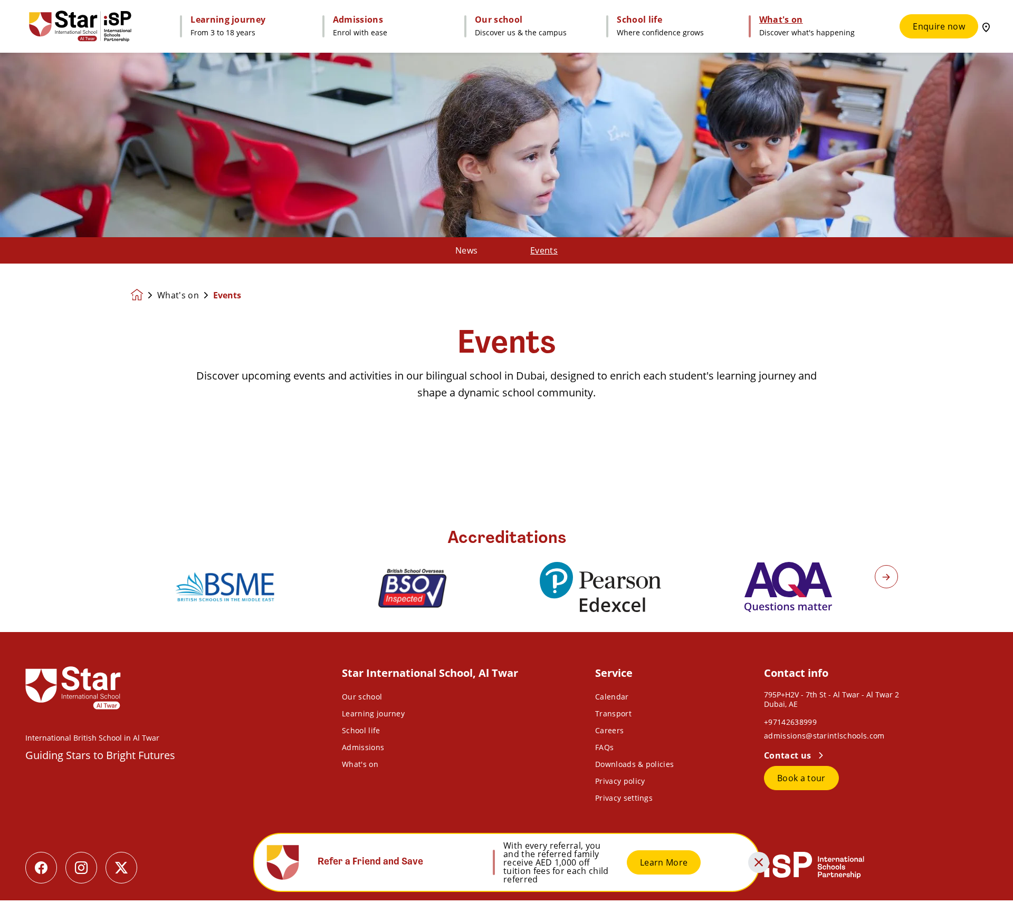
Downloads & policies (634, 764)
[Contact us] (986, 26)
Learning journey (373, 713)
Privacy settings (624, 798)
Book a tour (801, 778)
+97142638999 (790, 722)
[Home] (80, 26)
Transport (613, 713)
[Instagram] (81, 867)
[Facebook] (41, 867)
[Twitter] (121, 867)
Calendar (612, 697)
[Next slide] (886, 576)
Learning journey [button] (227, 19)
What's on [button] (781, 19)
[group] (224, 586)
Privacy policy (620, 781)
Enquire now (939, 26)
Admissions (363, 747)
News (466, 250)
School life (361, 730)
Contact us (789, 755)
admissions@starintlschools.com (824, 736)
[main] (506, 476)
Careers (609, 730)
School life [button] (639, 19)
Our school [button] (498, 19)
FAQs (604, 747)
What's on (178, 295)
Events (544, 250)
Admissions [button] (358, 19)
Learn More (663, 862)
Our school (362, 697)
